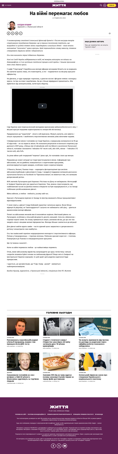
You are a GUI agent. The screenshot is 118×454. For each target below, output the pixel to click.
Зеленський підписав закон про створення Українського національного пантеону (93, 377)
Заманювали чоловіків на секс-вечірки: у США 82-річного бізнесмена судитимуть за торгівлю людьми (23, 378)
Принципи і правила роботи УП (83, 414)
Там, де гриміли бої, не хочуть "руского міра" (96, 46)
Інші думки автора (94, 42)
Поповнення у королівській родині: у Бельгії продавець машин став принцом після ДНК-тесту (22, 342)
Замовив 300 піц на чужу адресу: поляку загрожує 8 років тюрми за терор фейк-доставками (58, 377)
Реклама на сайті (20, 414)
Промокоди (99, 414)
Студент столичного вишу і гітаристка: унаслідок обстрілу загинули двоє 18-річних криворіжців (56, 343)
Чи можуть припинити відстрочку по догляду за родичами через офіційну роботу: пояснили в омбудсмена (94, 343)
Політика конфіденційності (37, 414)
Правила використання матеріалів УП (59, 414)
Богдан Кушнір (24, 25)
